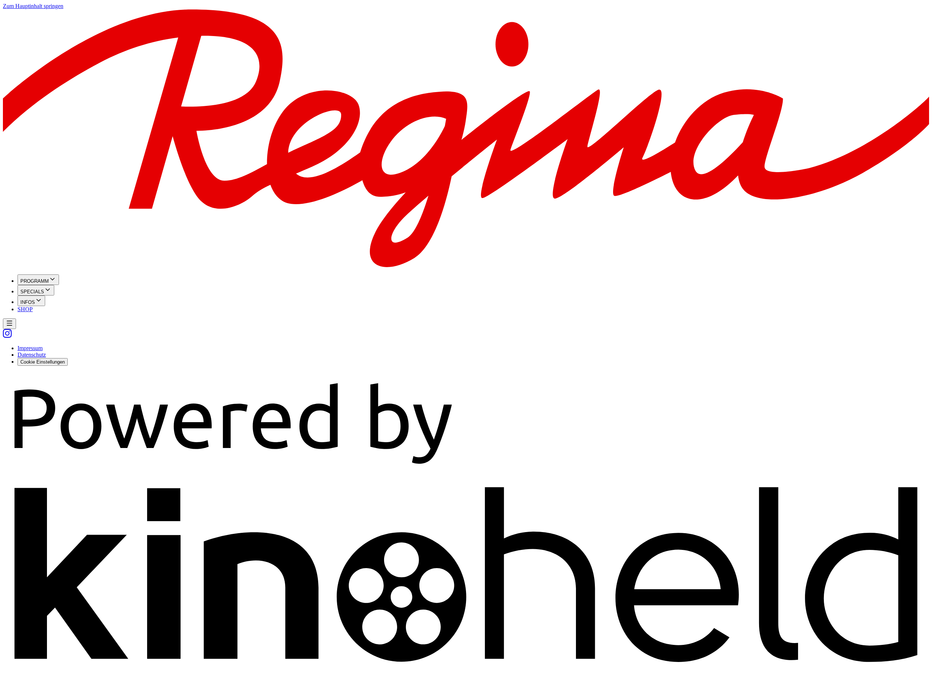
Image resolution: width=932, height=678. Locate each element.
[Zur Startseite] (466, 139)
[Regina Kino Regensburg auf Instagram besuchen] (7, 336)
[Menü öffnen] (9, 323)
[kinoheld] (466, 672)
